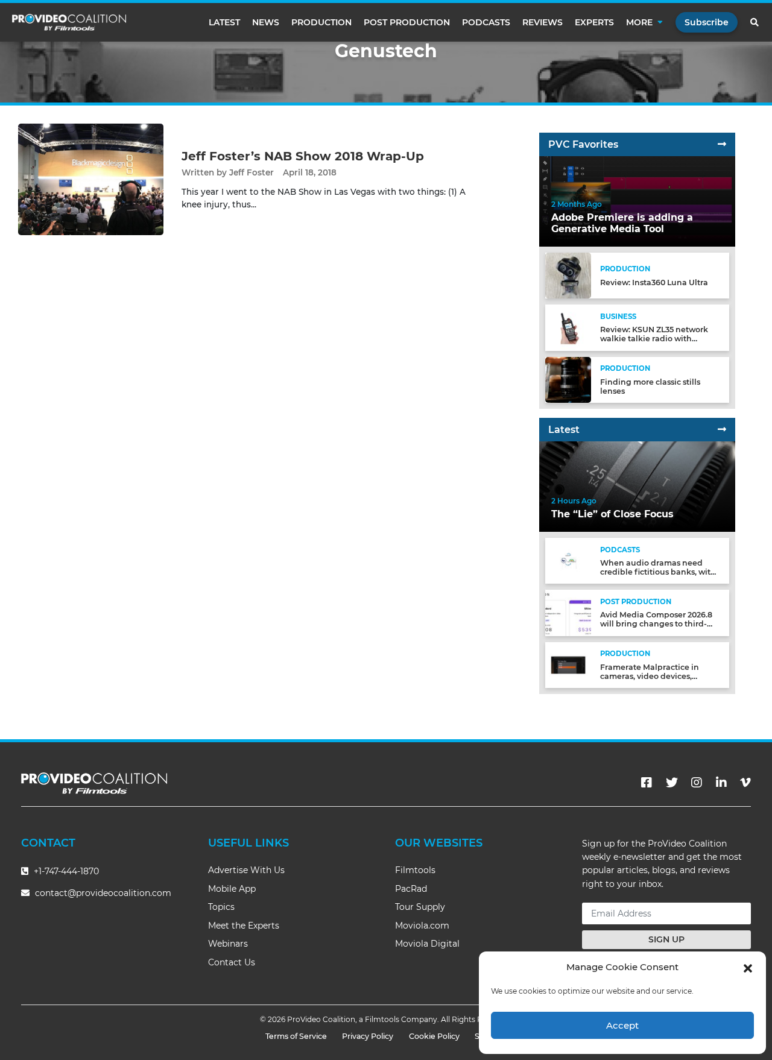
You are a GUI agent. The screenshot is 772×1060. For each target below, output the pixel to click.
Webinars (228, 943)
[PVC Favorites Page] (722, 144)
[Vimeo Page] (745, 782)
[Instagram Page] (696, 782)
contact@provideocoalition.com (103, 893)
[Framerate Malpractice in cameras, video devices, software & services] (568, 664)
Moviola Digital (427, 943)
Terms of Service (296, 1036)
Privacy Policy (367, 1036)
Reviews (542, 22)
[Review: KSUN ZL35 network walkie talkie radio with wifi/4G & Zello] (568, 327)
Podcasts (486, 22)
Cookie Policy (434, 1036)
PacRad (411, 888)
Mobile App (232, 888)
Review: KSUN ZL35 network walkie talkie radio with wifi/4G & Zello (654, 338)
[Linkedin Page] (721, 782)
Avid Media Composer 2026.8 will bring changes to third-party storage (656, 623)
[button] (748, 967)
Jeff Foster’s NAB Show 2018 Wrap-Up (303, 156)
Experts (594, 22)
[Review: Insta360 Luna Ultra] (568, 275)
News (265, 22)
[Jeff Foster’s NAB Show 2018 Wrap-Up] (90, 179)
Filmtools (415, 870)
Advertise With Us (246, 870)
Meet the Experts (243, 925)
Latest (224, 22)
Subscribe (707, 22)
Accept (622, 1025)
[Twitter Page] (672, 782)
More (639, 22)
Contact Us (231, 962)
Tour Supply (420, 906)
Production (321, 22)
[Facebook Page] (646, 782)
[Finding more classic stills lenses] (568, 379)
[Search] (755, 22)
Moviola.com (422, 925)
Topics (221, 906)
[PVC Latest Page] (722, 429)
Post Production (407, 22)
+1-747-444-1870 (65, 871)
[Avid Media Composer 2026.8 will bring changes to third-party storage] (568, 612)
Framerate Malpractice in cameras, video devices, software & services (649, 676)
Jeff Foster (251, 172)
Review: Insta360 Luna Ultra (654, 282)
